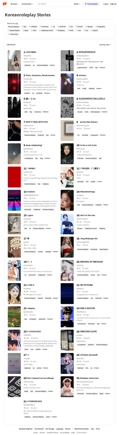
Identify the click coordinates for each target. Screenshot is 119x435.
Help (73, 433)
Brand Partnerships (82, 429)
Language (59, 429)
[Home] (5, 3)
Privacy (42, 433)
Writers (68, 429)
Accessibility (64, 433)
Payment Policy (52, 433)
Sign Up (113, 4)
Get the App (50, 429)
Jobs (92, 429)
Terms (35, 433)
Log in (105, 4)
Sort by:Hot (104, 44)
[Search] (39, 4)
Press (98, 429)
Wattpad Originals (26, 429)
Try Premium (92, 4)
